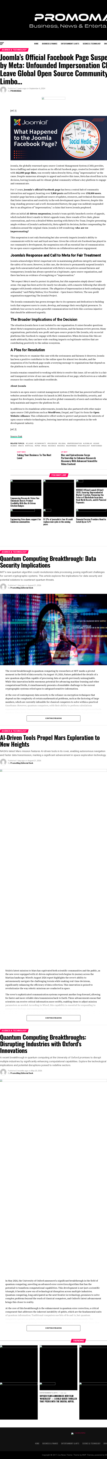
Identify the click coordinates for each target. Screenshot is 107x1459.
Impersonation (75, 443)
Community (41, 443)
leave (96, 443)
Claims (30, 443)
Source (61, 446)
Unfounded (97, 446)
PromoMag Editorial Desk (21, 588)
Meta (21, 446)
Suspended (71, 446)
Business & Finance (49, 43)
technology (84, 446)
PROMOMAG (15, 91)
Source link (16, 436)
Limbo (14, 446)
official (29, 446)
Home (36, 43)
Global (62, 443)
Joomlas (88, 443)
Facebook (52, 443)
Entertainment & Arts (70, 43)
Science (52, 446)
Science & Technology (91, 43)
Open (38, 446)
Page (44, 446)
